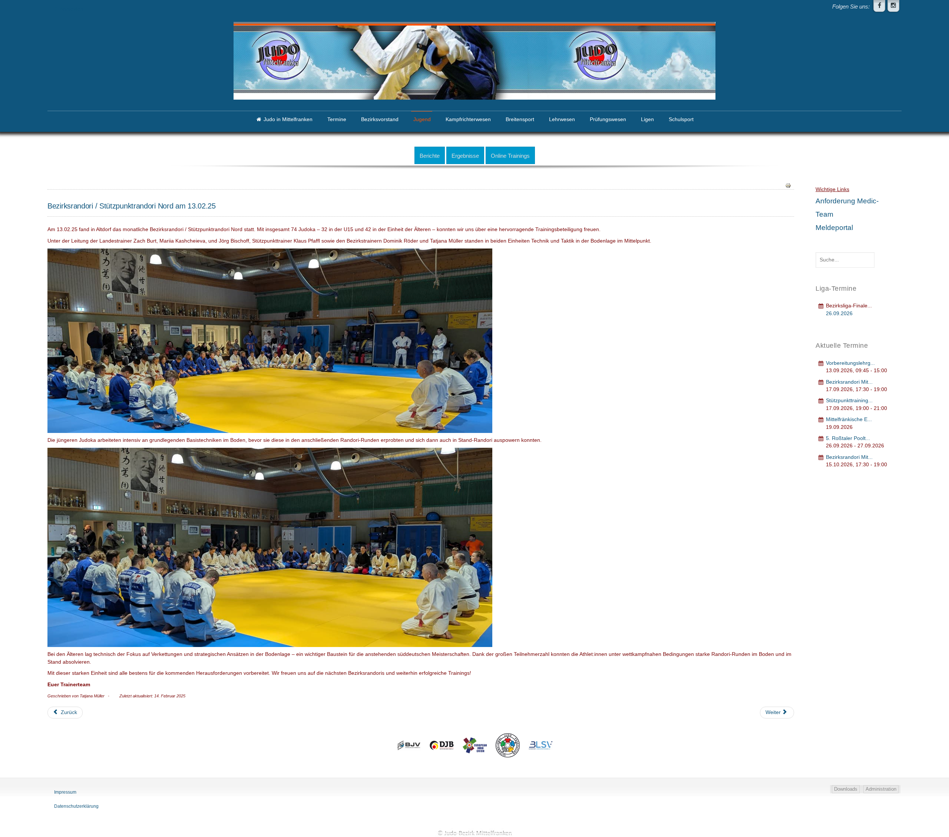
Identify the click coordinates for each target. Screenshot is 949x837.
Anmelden (71, 9)
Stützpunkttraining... (849, 400)
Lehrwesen (562, 119)
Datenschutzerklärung (76, 806)
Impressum (65, 792)
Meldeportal (834, 227)
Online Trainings (510, 156)
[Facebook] (879, 6)
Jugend (422, 119)
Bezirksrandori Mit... (849, 382)
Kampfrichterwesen (468, 119)
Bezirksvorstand (380, 119)
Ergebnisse (465, 156)
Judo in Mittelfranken (288, 119)
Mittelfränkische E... (849, 419)
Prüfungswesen (608, 119)
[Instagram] (893, 6)
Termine (336, 119)
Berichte (430, 156)
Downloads (845, 789)
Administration (881, 789)
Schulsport (681, 119)
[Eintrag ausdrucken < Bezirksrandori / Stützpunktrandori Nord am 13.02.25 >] (788, 185)
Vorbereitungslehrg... (850, 363)
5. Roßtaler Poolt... (848, 438)
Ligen (647, 119)
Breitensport (520, 119)
